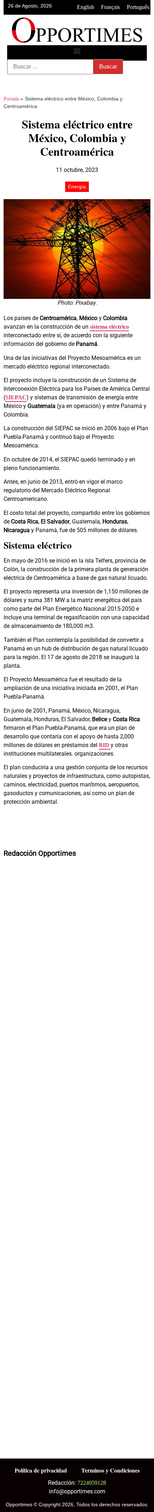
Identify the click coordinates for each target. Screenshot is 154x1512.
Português (138, 7)
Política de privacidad (41, 1470)
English (85, 7)
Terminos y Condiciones (110, 1470)
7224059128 (91, 1483)
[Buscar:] (50, 66)
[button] (77, 51)
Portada (11, 99)
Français (110, 7)
